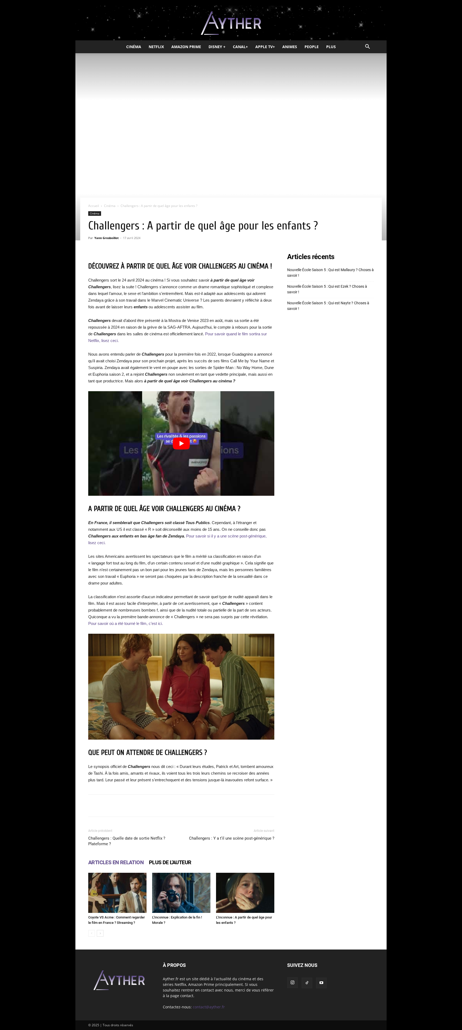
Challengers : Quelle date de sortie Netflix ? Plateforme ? (126, 841)
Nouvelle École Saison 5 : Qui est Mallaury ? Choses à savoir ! (330, 273)
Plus (331, 46)
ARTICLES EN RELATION (116, 862)
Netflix (156, 46)
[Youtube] (321, 983)
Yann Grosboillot (106, 238)
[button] (367, 47)
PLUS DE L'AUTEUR (170, 862)
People (312, 46)
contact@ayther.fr (209, 1006)
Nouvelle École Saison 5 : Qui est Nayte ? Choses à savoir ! (328, 306)
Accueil (93, 205)
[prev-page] (91, 933)
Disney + (217, 46)
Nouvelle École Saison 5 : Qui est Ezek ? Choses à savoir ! (327, 289)
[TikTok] (307, 983)
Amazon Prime (186, 46)
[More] (249, 805)
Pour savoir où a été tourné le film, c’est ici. (125, 623)
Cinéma (133, 46)
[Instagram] (292, 982)
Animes (289, 46)
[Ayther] (231, 23)
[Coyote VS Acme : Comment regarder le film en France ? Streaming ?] (117, 893)
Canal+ (240, 46)
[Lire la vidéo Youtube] (181, 443)
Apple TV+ (265, 46)
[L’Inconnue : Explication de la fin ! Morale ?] (181, 893)
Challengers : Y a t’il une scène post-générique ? (231, 838)
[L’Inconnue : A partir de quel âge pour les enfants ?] (245, 893)
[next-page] (100, 933)
